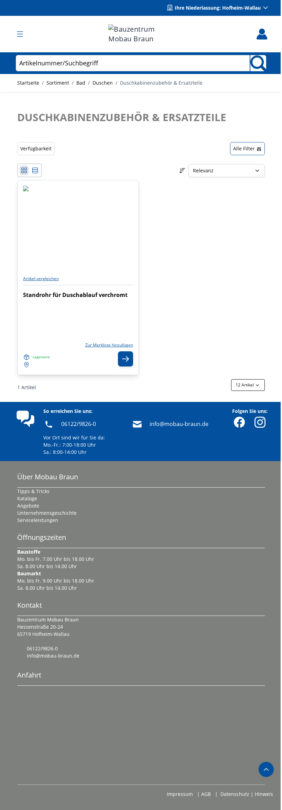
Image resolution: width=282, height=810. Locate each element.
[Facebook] (239, 422)
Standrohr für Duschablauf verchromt (75, 295)
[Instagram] (260, 422)
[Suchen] (258, 63)
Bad (80, 82)
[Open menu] (20, 34)
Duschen (103, 82)
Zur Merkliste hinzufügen (109, 345)
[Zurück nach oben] (266, 769)
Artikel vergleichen (41, 278)
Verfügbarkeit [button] (36, 148)
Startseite (28, 82)
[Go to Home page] (141, 34)
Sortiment (57, 82)
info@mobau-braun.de (179, 424)
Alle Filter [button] (244, 148)
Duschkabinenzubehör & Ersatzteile (161, 82)
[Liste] (35, 170)
